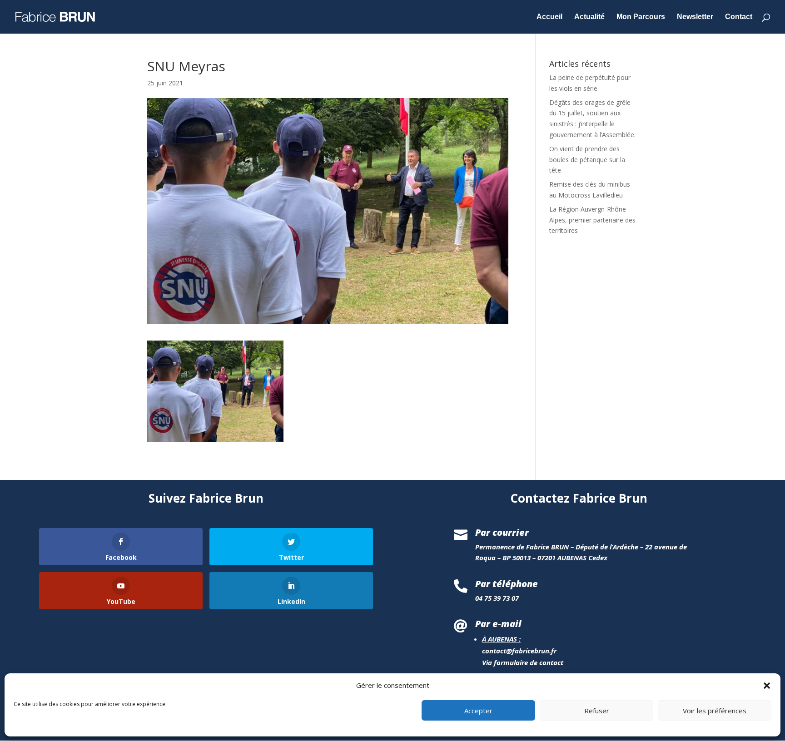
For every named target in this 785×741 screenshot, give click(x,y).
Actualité (589, 17)
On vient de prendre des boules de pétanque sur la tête (587, 159)
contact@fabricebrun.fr (519, 650)
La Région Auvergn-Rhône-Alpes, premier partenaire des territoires (592, 220)
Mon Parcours (640, 17)
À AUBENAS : (501, 638)
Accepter (478, 710)
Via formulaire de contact (522, 662)
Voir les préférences (714, 710)
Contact (738, 17)
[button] (766, 685)
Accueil (549, 17)
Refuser (596, 710)
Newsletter (695, 17)
